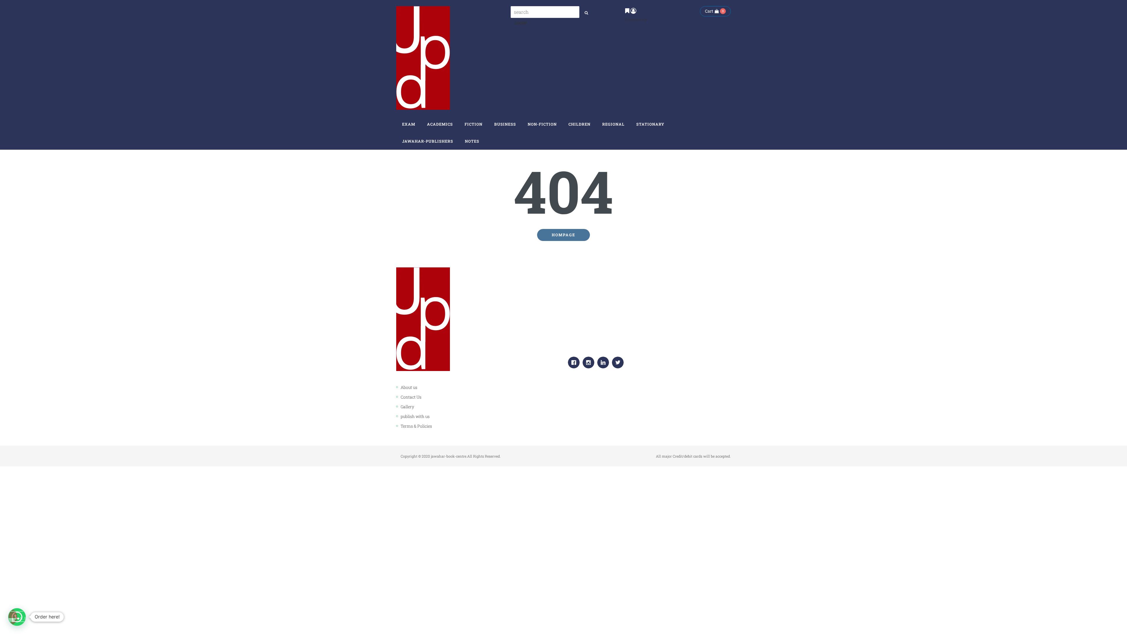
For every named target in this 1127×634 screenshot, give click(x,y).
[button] (17, 617)
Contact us (636, 19)
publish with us (415, 416)
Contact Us (411, 397)
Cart (709, 11)
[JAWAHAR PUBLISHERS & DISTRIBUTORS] (423, 58)
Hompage (563, 234)
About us (409, 387)
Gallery (407, 406)
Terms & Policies (416, 426)
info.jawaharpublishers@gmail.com (617, 342)
